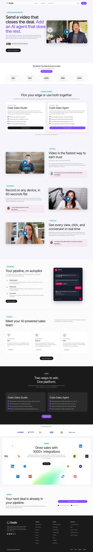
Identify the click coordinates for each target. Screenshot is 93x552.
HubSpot (55, 540)
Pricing (36, 532)
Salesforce (55, 543)
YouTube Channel (74, 524)
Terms (36, 537)
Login (78, 3)
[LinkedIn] (9, 534)
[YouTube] (7, 534)
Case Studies (38, 524)
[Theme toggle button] (91, 549)
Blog (71, 527)
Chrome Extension (57, 524)
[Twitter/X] (15, 534)
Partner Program (74, 535)
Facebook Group (74, 532)
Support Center (73, 529)
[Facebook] (11, 534)
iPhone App (55, 527)
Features (37, 529)
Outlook (54, 535)
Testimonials (38, 527)
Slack (54, 537)
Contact (37, 543)
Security (37, 540)
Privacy (36, 535)
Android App (55, 529)
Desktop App (56, 532)
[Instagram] (13, 534)
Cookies (84, 549)
